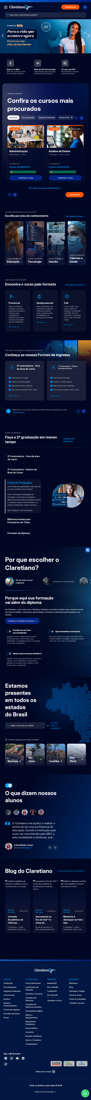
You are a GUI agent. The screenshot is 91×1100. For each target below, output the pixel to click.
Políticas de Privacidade (44, 1088)
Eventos (7, 995)
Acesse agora (18, 412)
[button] (41, 51)
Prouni (6, 1014)
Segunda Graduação (47, 117)
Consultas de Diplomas (30, 995)
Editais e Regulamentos (31, 1012)
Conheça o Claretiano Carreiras (21, 617)
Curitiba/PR (52, 987)
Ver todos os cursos (74, 285)
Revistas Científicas (33, 1032)
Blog (71, 983)
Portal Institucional (33, 979)
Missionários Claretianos (30, 1018)
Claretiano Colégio (77, 987)
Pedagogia (27, 844)
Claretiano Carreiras (33, 990)
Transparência (31, 1040)
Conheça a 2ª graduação (69, 440)
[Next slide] (81, 118)
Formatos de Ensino (12, 1010)
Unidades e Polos (54, 996)
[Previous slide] (76, 118)
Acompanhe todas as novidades (70, 867)
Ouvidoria (29, 1028)
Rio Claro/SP (52, 991)
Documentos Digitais (34, 1007)
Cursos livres (64, 117)
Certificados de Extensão (31, 984)
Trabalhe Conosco (77, 999)
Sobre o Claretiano (33, 1036)
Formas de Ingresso (12, 1006)
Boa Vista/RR (52, 983)
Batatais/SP (52, 979)
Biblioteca (73, 979)
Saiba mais (13, 396)
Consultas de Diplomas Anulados (33, 1001)
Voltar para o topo (43, 1068)
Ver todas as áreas (74, 216)
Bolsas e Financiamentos (10, 1000)
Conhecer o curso (25, 178)
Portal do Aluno (75, 991)
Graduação (13, 117)
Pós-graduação (28, 117)
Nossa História (31, 1024)
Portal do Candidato (77, 995)
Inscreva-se (70, 7)
